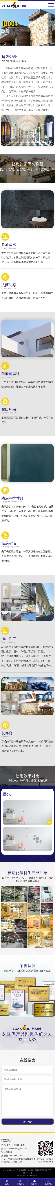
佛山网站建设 (32, 1175)
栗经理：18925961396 (11, 1156)
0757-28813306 (16, 1144)
